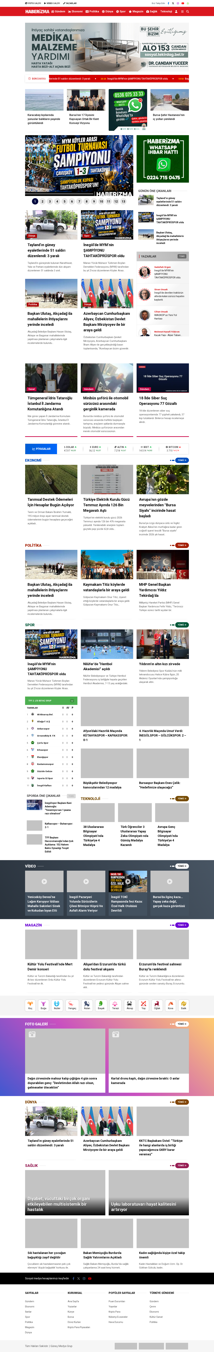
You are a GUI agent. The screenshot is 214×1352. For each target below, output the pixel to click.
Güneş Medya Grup (61, 1346)
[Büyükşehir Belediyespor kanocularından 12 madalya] (107, 763)
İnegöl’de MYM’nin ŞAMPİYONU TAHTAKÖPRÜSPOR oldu (77, 79)
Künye (71, 1311)
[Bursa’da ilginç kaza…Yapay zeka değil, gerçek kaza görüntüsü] (169, 881)
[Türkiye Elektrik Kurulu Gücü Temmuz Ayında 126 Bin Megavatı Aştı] (107, 479)
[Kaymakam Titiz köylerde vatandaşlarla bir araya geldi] (107, 564)
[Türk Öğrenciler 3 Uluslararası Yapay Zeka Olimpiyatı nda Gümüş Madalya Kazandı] (135, 812)
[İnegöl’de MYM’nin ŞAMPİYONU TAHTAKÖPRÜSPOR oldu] (146, 221)
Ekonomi (77, 11)
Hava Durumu (116, 1322)
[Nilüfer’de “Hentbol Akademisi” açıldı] (107, 644)
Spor (123, 11)
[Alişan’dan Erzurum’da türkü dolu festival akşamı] (107, 944)
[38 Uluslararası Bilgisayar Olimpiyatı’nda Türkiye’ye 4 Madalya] (98, 812)
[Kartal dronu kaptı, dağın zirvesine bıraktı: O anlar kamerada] (149, 1051)
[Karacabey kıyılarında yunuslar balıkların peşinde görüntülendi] (44, 100)
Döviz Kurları (74, 1322)
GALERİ (34, 3)
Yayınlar (113, 1306)
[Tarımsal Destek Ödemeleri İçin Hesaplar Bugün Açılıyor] (51, 479)
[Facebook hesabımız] (168, 3)
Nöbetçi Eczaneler (118, 1317)
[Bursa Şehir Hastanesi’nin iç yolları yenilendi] (169, 100)
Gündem (60, 11)
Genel (31, 389)
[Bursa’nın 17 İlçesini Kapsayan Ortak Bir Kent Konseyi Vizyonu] (86, 100)
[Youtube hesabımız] (183, 3)
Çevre (153, 1306)
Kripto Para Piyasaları (79, 1327)
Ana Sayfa (73, 1301)
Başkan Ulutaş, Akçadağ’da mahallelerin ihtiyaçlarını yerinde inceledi (161, 79)
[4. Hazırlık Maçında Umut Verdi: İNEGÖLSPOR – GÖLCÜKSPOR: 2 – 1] (163, 711)
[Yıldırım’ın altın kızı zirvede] (163, 644)
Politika (94, 11)
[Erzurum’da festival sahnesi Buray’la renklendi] (163, 944)
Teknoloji (166, 11)
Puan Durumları (117, 1301)
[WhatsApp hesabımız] (188, 3)
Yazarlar (72, 1306)
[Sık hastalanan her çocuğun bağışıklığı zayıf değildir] (51, 1233)
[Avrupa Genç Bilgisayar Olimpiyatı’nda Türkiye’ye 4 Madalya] (172, 812)
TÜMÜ (182, 256)
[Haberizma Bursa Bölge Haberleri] (37, 13)
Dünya (109, 11)
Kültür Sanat (156, 1317)
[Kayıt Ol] (177, 11)
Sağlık (153, 11)
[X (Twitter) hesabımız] (173, 3)
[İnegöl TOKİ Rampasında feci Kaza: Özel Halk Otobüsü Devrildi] (128, 881)
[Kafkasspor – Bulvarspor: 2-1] (34, 830)
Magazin (138, 11)
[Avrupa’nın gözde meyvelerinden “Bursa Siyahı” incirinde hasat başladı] (163, 479)
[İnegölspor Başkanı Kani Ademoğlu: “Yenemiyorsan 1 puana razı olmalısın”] (34, 809)
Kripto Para (114, 1311)
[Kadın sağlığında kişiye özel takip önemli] (163, 1233)
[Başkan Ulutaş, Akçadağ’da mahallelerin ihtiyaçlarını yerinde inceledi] (146, 238)
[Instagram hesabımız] (178, 3)
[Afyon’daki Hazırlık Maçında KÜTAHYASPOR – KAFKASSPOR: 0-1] (107, 711)
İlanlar (28, 1311)
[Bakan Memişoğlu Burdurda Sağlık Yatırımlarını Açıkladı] (107, 1233)
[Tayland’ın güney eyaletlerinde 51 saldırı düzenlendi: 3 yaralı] (146, 204)
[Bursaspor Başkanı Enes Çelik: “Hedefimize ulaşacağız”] (163, 763)
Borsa (71, 1317)
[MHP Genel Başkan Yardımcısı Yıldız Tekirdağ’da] (163, 564)
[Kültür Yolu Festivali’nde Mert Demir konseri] (51, 944)
